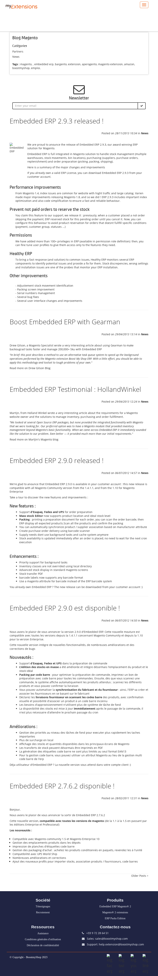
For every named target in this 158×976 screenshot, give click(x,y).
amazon (129, 64)
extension (74, 64)
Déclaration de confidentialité (43, 945)
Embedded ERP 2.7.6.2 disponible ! (62, 785)
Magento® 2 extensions (115, 912)
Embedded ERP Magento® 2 (115, 906)
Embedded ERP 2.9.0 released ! (56, 460)
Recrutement (43, 912)
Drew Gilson (17, 345)
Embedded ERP (89, 144)
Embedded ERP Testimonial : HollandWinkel (75, 389)
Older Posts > (139, 876)
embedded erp (44, 64)
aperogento (89, 64)
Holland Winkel (37, 413)
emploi (35, 68)
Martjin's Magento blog (43, 439)
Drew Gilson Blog (39, 368)
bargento (61, 64)
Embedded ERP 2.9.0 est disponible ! (65, 607)
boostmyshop (21, 68)
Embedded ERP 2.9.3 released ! (56, 120)
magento (26, 64)
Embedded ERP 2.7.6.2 (90, 815)
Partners (17, 51)
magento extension (110, 64)
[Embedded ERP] (18, 147)
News (15, 56)
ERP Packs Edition (115, 918)
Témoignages (43, 906)
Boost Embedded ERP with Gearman (65, 321)
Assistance (43, 933)
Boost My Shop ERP (80, 358)
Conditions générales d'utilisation (43, 939)
